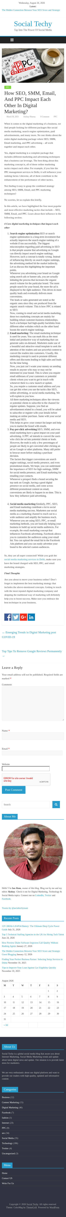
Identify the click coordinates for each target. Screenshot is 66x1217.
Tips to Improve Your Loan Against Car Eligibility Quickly (29, 968)
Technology (7, 1143)
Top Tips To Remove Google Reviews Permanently (32, 653)
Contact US (7, 1178)
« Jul (6, 1025)
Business (6, 1097)
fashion (5, 1118)
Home (4, 1173)
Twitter (48, 895)
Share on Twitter (15, 617)
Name (6, 730)
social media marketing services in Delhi (24, 559)
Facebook (6, 899)
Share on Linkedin (31, 617)
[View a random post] (61, 40)
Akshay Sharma (29, 117)
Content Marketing (10, 1102)
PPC (7, 87)
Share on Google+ (23, 617)
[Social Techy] (5, 40)
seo (3, 1133)
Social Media (8, 1138)
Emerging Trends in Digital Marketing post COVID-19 (29, 635)
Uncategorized (8, 1153)
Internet (5, 1123)
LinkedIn (39, 895)
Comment (7, 684)
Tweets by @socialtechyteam (15, 908)
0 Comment (44, 117)
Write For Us (8, 1183)
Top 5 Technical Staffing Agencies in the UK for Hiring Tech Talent (33, 934)
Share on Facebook (8, 617)
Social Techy (33, 24)
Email (6, 748)
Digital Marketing (10, 1107)
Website (6, 764)
